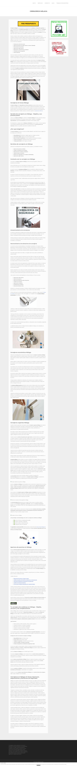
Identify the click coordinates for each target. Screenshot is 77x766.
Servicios (40, 3)
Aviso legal (35, 761)
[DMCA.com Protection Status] (13, 603)
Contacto (47, 3)
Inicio (34, 3)
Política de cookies (40, 761)
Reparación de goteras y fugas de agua (21, 578)
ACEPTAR (38, 765)
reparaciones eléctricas (39, 110)
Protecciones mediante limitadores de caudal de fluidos (24, 584)
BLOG (53, 3)
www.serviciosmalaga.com (41, 526)
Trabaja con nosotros (62, 3)
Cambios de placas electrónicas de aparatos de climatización (25, 580)
